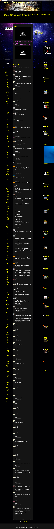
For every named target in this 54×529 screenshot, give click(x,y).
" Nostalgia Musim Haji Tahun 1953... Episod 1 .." (7, 384)
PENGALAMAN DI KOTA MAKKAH (16, 3)
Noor (15, 185)
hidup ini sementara (45, 90)
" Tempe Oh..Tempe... (7, 358)
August (7, 398)
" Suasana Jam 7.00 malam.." (7, 335)
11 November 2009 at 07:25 (18, 159)
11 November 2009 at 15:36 (18, 437)
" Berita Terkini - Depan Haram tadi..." (7, 80)
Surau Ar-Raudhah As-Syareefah (46, 288)
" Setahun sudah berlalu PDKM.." (7, 270)
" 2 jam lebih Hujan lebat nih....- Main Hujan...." (7, 137)
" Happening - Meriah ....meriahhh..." (7, 319)
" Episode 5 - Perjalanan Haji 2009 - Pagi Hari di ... (7, 94)
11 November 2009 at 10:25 (18, 266)
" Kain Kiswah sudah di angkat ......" (7, 355)
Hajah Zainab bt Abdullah (18, 140)
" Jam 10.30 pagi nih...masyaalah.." (7, 214)
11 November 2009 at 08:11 (18, 173)
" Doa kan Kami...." (7, 148)
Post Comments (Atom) (24, 521)
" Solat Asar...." (7, 322)
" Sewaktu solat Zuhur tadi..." (7, 251)
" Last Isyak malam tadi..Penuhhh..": (7, 146)
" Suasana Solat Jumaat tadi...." (7, 280)
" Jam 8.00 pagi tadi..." (7, 157)
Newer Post (15, 519)
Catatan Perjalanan (46, 325)
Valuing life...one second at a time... (46, 257)
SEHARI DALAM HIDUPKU (46, 131)
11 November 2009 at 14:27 (18, 378)
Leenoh (16, 131)
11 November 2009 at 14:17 (18, 321)
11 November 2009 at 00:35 (18, 105)
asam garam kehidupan (45, 275)
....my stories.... (46, 237)
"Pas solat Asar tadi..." (7, 394)
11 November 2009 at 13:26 (18, 311)
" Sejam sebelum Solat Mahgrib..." (7, 257)
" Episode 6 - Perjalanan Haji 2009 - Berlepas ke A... (7, 89)
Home (23, 519)
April (6, 402)
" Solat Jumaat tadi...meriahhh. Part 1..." (7, 341)
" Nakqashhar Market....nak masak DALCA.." (7, 266)
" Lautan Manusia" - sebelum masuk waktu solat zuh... (7, 161)
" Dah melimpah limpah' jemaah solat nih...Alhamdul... (7, 153)
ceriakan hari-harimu (46, 126)
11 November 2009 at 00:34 (18, 99)
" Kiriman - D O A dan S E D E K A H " (7, 182)
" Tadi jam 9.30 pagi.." (7, 366)
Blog (5, 11)
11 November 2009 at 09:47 (18, 244)
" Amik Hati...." (7, 303)
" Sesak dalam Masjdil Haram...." (7, 166)
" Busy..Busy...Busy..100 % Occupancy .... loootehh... (7, 219)
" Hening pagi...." (7, 289)
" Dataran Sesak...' (7, 344)
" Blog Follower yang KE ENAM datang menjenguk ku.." (7, 231)
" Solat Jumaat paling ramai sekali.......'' (7, 190)
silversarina (16, 136)
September (7, 396)
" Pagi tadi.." (7, 254)
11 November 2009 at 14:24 (18, 340)
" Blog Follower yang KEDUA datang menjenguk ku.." (7, 314)
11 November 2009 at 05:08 (18, 116)
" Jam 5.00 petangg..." (7, 301)
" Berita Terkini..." (7, 373)
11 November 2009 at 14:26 (18, 359)
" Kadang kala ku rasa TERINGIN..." (7, 211)
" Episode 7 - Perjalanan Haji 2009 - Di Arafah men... (7, 84)
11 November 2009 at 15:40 (18, 459)
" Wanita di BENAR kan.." (7, 364)
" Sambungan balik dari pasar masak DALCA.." (7, 242)
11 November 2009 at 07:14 (18, 144)
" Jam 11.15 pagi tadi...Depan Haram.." (7, 328)
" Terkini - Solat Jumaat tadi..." (7, 128)
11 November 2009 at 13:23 (18, 304)
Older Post (30, 519)
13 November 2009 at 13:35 (18, 514)
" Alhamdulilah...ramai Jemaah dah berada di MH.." (7, 171)
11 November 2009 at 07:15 (18, 152)
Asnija (16, 255)
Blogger (37, 527)
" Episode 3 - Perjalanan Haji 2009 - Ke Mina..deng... (7, 113)
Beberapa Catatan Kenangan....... (46, 315)
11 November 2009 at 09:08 (18, 227)
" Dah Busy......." (7, 381)
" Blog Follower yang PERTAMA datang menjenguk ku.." (7, 377)
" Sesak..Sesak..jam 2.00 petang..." (7, 235)
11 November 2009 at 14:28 (18, 386)
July (6, 399)
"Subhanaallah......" (7, 311)
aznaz (15, 100)
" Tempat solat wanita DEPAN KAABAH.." (7, 298)
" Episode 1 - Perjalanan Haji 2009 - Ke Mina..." (7, 124)
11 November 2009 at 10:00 (18, 253)
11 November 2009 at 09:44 (18, 233)
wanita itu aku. (46, 116)
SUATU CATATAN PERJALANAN (46, 195)
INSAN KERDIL (17, 112)
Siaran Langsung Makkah (11, 11)
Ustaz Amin (45, 183)
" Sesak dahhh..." (7, 387)
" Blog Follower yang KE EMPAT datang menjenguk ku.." (7, 261)
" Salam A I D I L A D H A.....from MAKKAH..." (7, 132)
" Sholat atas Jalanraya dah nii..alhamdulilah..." (7, 200)
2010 (6, 73)
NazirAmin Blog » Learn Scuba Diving (46, 144)
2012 (6, 71)
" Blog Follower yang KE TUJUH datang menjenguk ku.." (7, 207)
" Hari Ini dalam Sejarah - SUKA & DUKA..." (7, 277)
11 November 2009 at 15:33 (18, 431)
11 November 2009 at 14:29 (18, 399)
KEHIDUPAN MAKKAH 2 (45, 64)
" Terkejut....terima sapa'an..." (7, 224)
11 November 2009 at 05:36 (18, 121)
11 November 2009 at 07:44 (18, 163)
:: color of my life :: (46, 209)
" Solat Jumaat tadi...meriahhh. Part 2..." (7, 338)
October (7, 395)
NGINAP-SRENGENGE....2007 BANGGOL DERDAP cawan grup (46, 79)
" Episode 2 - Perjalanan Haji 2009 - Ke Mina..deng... (7, 119)
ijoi (15, 126)
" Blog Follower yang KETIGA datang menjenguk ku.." (7, 293)
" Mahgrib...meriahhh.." (7, 361)
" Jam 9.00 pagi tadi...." (7, 203)
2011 (6, 72)
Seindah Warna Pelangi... (46, 364)
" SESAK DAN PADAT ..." (7, 179)
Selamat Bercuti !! (46, 269)
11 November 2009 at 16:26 (18, 490)
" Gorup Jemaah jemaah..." (7, 273)
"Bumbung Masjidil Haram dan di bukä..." (7, 390)
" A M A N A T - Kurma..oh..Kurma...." (7, 186)
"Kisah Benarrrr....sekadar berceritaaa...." (7, 308)
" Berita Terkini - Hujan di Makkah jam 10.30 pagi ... (7, 142)
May (6, 401)
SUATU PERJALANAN (46, 361)
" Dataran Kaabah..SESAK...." (7, 227)
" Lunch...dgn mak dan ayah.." (7, 325)
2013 (6, 70)
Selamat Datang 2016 (48, 211)
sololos (32, 527)
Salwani (16, 283)
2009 (6, 74)
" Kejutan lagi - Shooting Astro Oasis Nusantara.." (7, 195)
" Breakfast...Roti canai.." (7, 332)
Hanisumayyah (17, 181)
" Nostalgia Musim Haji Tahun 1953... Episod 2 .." (7, 370)
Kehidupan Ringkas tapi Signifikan (46, 370)
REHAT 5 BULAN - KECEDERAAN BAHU (48, 107)
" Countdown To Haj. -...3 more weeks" (7, 351)
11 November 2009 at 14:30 (18, 412)
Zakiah (16, 118)
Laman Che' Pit (46, 349)
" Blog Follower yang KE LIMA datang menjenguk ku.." (7, 247)
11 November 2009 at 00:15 (18, 86)
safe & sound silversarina (46, 268)
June (6, 400)
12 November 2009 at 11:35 (18, 504)
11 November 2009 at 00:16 (18, 94)
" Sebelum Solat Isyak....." (7, 239)
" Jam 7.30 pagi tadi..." (7, 305)
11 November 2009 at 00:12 (18, 79)
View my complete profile (41, 33)
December (7, 75)
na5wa (45, 220)
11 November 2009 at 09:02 (18, 192)
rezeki (15, 288)
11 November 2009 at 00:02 (18, 68)
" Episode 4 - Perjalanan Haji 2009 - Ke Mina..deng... (7, 104)
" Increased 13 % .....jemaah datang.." (7, 175)
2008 (6, 405)
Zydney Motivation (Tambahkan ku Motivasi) (46, 338)
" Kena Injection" (7, 150)
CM (15, 234)
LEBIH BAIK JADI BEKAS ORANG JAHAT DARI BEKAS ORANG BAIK (46, 103)
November (7, 77)
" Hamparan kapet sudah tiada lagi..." (7, 283)
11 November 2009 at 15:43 (18, 483)
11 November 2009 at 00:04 (18, 72)
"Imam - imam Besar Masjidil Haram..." (7, 347)
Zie (15, 65)
